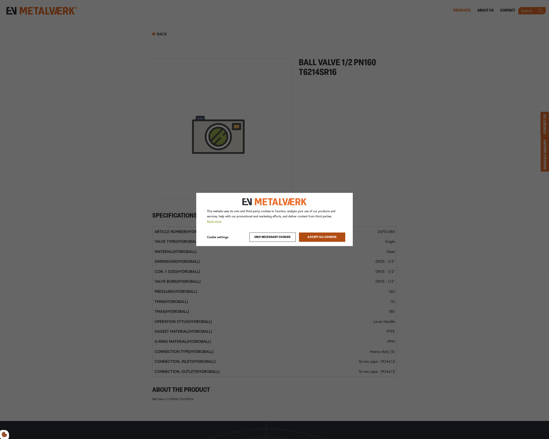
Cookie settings (217, 237)
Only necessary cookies (272, 237)
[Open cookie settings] (4, 434)
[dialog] (274, 219)
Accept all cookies (322, 237)
